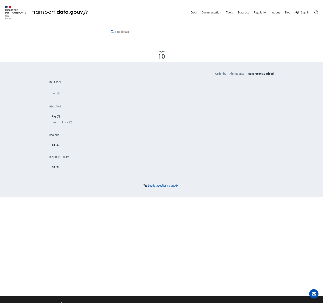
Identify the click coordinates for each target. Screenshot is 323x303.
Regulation (260, 12)
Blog (287, 12)
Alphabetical (237, 73)
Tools (229, 12)
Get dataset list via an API (163, 185)
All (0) (56, 93)
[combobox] (161, 32)
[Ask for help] (314, 294)
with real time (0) (62, 122)
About (276, 12)
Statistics (243, 12)
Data (194, 12)
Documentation (211, 12)
